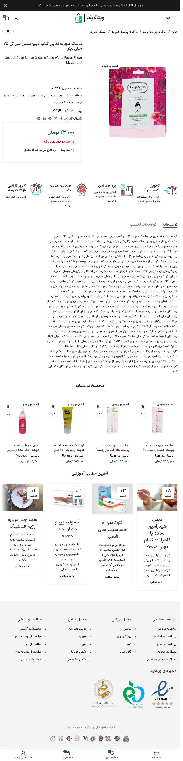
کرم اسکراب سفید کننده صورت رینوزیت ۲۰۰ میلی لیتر (68, 450)
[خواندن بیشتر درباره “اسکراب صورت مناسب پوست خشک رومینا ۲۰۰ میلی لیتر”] (143, 406)
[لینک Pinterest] (50, 119)
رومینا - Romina (164, 455)
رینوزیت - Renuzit (73, 455)
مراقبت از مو (34, 644)
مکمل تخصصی (77, 659)
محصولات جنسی (31, 659)
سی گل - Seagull (63, 110)
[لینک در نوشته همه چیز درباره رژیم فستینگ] (22, 497)
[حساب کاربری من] (15, 17)
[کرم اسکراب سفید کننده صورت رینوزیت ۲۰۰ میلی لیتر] (67, 420)
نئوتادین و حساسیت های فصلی (112, 529)
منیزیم (83, 636)
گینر (129, 644)
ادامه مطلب (157, 582)
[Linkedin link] (44, 119)
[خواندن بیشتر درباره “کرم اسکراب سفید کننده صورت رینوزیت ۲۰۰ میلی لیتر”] (53, 406)
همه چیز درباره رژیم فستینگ (22, 523)
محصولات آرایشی (30, 628)
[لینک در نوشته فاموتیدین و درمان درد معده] (67, 498)
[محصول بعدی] (2, 32)
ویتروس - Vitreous (27, 455)
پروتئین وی (124, 636)
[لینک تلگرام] (39, 119)
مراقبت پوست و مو (155, 32)
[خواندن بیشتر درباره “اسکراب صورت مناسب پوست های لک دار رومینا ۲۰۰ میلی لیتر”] (98, 406)
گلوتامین (125, 651)
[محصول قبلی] (13, 32)
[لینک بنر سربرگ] (90, 5)
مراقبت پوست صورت (125, 32)
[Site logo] (90, 17)
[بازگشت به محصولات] (8, 32)
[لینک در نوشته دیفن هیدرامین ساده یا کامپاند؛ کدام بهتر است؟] (157, 497)
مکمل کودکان (78, 651)
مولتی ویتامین (77, 628)
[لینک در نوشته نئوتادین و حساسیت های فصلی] (112, 499)
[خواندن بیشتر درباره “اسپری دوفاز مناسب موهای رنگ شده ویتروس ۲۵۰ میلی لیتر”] (8, 406)
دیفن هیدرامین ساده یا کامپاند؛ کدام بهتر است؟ (157, 533)
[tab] (170, 225)
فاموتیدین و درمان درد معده (67, 529)
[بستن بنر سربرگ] (5, 5)
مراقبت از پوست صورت (27, 636)
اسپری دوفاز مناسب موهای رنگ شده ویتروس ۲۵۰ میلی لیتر (23, 450)
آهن (84, 644)
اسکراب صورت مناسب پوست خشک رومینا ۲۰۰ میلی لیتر (158, 450)
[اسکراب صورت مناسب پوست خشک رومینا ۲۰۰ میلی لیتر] (157, 420)
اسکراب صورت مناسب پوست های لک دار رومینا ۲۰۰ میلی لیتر (113, 450)
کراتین (127, 628)
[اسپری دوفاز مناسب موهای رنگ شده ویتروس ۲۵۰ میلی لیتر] (22, 420)
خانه (174, 32)
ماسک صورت (98, 32)
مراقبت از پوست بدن (28, 651)
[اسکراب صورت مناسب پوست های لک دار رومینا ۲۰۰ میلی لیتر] (112, 420)
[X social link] (56, 119)
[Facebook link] (61, 119)
